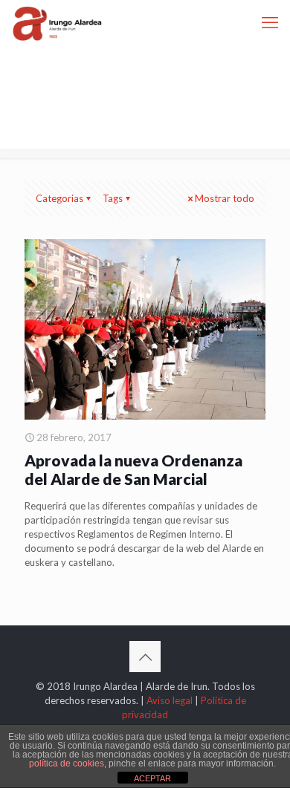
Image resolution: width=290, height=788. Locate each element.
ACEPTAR (152, 778)
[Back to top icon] (145, 656)
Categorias (59, 198)
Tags (113, 198)
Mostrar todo (224, 198)
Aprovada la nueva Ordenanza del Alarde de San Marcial (133, 469)
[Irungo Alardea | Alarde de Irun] (57, 22)
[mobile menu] (270, 22)
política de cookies (66, 763)
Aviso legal (169, 700)
